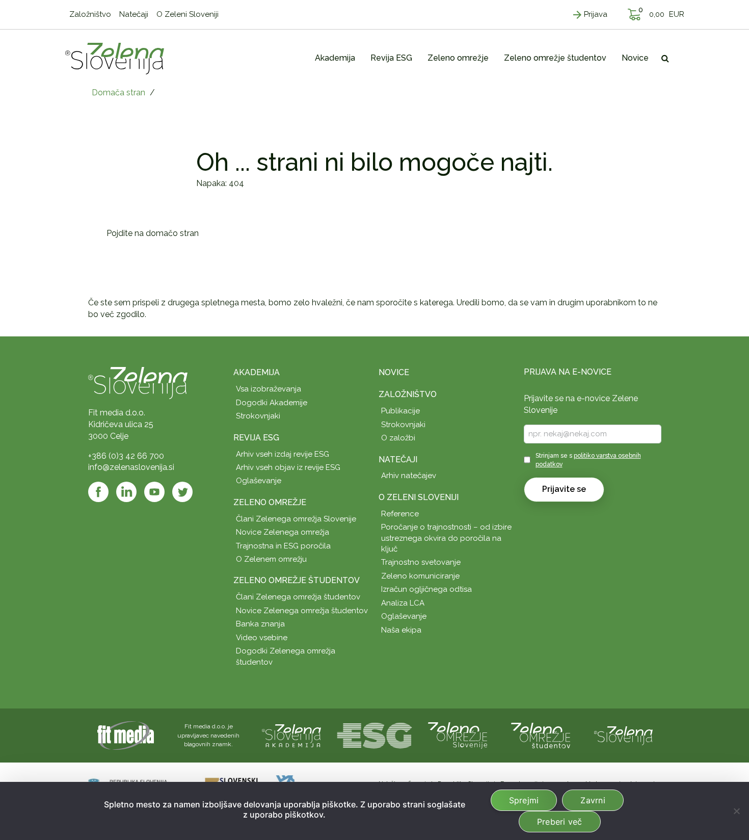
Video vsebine (261, 637)
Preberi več (559, 822)
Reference (400, 513)
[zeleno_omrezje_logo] (457, 735)
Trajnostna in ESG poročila (283, 545)
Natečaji (398, 459)
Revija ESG (256, 437)
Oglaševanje (258, 480)
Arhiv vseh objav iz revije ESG (288, 467)
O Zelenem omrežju (271, 559)
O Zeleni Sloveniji (419, 497)
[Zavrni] (736, 811)
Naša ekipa (401, 630)
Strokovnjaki (258, 416)
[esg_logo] (374, 735)
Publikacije (400, 410)
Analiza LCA (402, 603)
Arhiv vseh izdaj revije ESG (282, 454)
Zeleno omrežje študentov (296, 580)
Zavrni (592, 800)
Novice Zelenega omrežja (282, 532)
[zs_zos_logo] (540, 735)
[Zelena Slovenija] (114, 58)
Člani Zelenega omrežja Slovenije (296, 518)
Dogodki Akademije (271, 402)
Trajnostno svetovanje (421, 562)
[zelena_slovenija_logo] (623, 735)
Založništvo (408, 394)
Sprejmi (524, 800)
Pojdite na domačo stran (152, 233)
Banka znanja (260, 623)
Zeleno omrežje (269, 502)
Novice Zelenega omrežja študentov (302, 610)
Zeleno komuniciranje (420, 576)
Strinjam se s (588, 460)
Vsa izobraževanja (268, 388)
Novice (394, 372)
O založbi (398, 437)
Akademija (256, 372)
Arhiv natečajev (408, 475)
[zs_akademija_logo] (291, 735)
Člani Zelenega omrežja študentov (298, 596)
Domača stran (118, 92)
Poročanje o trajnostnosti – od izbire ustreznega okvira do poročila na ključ (446, 538)
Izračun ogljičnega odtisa (426, 589)
